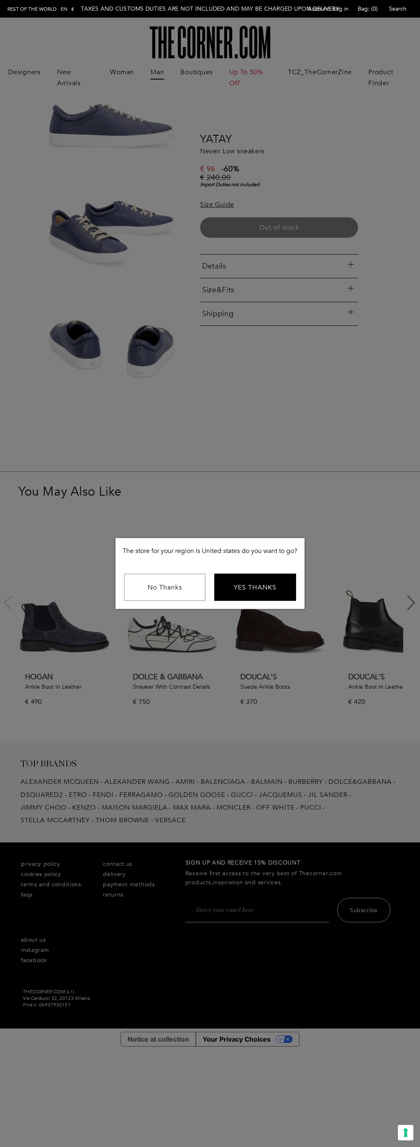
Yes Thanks (255, 587)
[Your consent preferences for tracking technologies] (405, 1132)
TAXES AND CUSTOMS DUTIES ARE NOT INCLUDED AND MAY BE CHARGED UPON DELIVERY (210, 9)
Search (397, 9)
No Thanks (165, 587)
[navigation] (40, 9)
